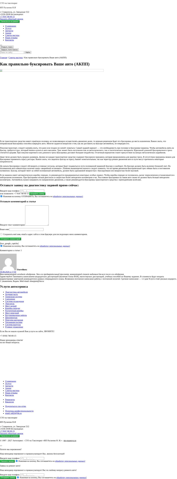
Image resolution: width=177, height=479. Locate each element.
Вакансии (9, 402)
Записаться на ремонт (10, 21)
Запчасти (9, 31)
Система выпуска (13, 325)
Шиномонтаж (11, 318)
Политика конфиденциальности (19, 411)
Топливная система (13, 322)
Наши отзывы (11, 38)
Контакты (9, 40)
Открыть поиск (7, 47)
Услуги (8, 28)
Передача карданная (14, 320)
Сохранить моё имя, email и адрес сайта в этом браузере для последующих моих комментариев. (45, 234)
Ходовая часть (11, 294)
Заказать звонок (7, 461)
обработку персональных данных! (68, 196)
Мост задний (11, 306)
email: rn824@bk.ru (13, 413)
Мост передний (12, 313)
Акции (8, 33)
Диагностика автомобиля (16, 292)
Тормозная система (13, 297)
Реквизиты (10, 399)
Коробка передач (12, 308)
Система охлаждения (14, 301)
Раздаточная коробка (14, 311)
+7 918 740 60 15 (7, 17)
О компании (10, 26)
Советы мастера (12, 35)
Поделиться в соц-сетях (15, 406)
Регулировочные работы (16, 315)
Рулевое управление (14, 327)
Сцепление (10, 299)
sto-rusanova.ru (70, 440)
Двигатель (9, 304)
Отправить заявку (37, 194)
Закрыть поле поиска (9, 50)
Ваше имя (4, 229)
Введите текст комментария (12, 225)
